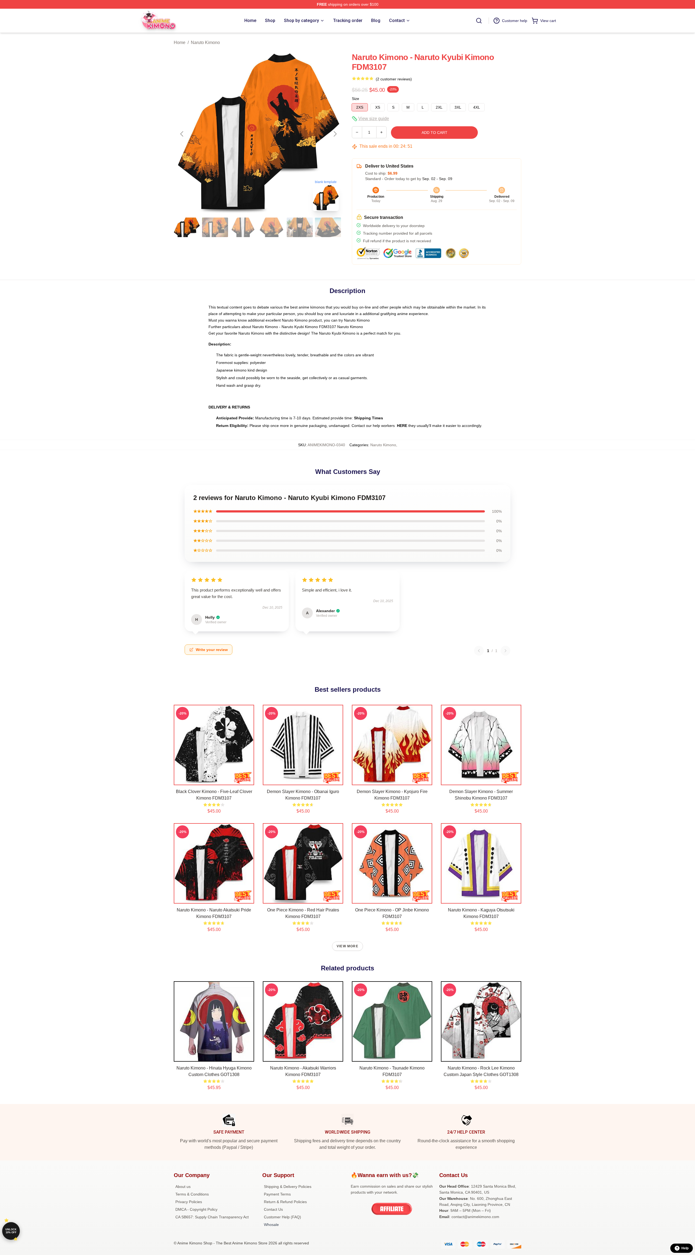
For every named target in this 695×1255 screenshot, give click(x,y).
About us (183, 1186)
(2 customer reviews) (394, 79)
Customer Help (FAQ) (282, 1217)
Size (355, 98)
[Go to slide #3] (243, 227)
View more (347, 946)
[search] (478, 20)
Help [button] (684, 1248)
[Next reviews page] (505, 651)
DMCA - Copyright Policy (196, 1209)
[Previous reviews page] (479, 651)
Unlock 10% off (11, 1231)
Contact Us (273, 1209)
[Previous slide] (182, 134)
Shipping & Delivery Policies (287, 1186)
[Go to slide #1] (187, 227)
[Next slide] (334, 134)
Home (179, 42)
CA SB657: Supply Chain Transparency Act (212, 1217)
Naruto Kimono (205, 42)
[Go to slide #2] (215, 227)
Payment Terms (277, 1194)
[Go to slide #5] (300, 227)
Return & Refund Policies (285, 1202)
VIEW (214, 780)
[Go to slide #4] (271, 227)
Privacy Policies (188, 1202)
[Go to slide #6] (328, 227)
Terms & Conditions (192, 1194)
